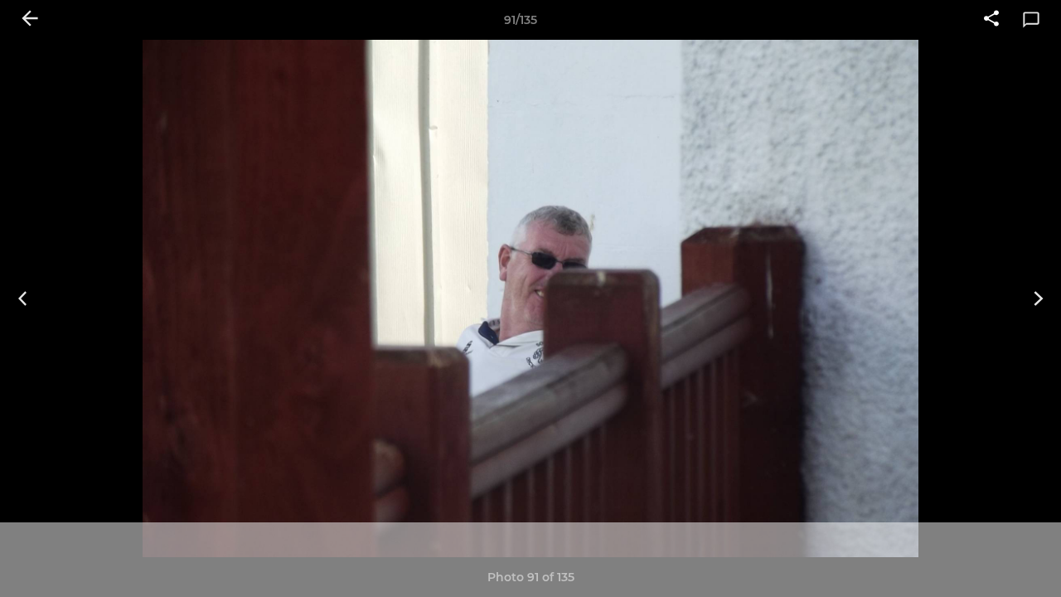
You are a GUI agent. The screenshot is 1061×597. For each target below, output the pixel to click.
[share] (991, 20)
